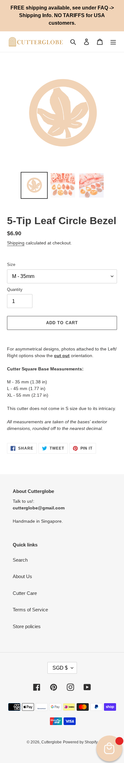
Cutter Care (25, 593)
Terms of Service (30, 609)
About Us (22, 576)
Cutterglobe (51, 742)
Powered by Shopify (80, 742)
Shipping (15, 242)
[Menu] (113, 41)
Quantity (15, 289)
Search (20, 560)
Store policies (27, 626)
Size (11, 264)
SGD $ (60, 668)
